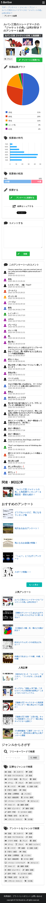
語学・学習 (11, 812)
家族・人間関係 (13, 794)
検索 (35, 757)
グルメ (20, 783)
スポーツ (20, 772)
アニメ (24, 779)
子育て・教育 (12, 790)
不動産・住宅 (12, 816)
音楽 (30, 775)
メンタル (27, 794)
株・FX (25, 816)
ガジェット (34, 801)
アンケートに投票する (30, 60)
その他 (29, 819)
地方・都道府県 (13, 797)
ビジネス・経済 (25, 812)
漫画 (34, 779)
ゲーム (10, 783)
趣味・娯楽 (29, 808)
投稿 (25, 254)
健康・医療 (24, 805)
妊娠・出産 (33, 786)
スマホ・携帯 (28, 797)
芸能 (9, 772)
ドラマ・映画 (12, 779)
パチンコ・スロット (15, 819)
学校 (24, 790)
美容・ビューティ (13, 808)
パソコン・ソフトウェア (16, 801)
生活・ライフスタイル (15, 775)
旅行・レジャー (34, 783)
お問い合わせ (36, 896)
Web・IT (11, 805)
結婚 (23, 786)
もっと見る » (34, 585)
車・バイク (11, 786)
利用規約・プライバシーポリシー (17, 896)
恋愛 (30, 772)
